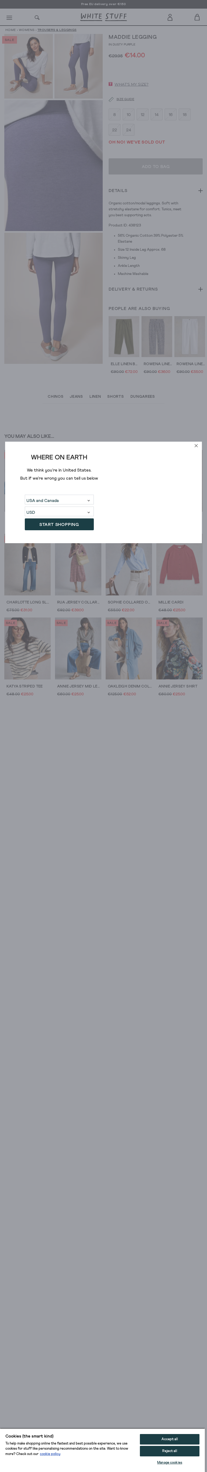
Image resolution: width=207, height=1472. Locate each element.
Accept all (169, 1439)
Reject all (169, 1451)
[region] (102, 1450)
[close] (196, 446)
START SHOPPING (59, 524)
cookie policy (50, 1454)
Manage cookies (169, 1462)
